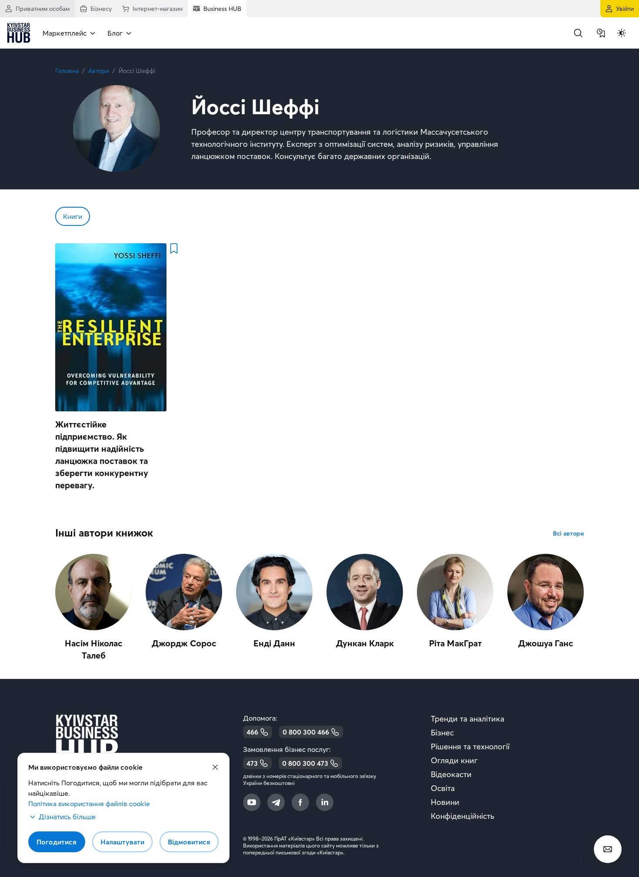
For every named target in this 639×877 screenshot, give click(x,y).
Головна (67, 70)
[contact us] (608, 849)
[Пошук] (578, 33)
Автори (98, 70)
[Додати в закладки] (173, 248)
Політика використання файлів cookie (89, 803)
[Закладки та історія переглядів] (600, 33)
